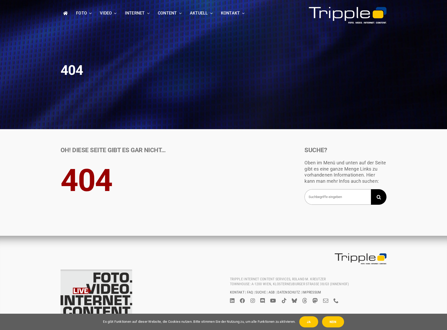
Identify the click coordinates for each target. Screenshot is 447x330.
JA (308, 322)
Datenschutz (288, 292)
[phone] (336, 300)
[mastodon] (315, 300)
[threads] (304, 300)
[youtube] (273, 300)
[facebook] (242, 300)
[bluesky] (294, 300)
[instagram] (252, 300)
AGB (272, 292)
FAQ (250, 292)
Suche (260, 292)
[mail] (325, 300)
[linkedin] (232, 300)
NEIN (333, 322)
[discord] (262, 300)
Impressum (311, 292)
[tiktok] (284, 300)
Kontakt (237, 292)
